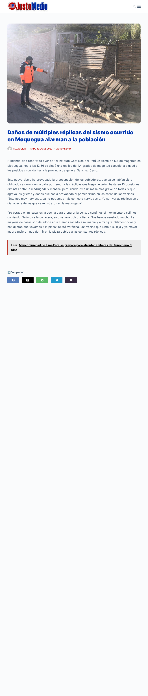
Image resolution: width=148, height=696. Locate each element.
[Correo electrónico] (71, 280)
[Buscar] (134, 6)
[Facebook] (13, 280)
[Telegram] (56, 280)
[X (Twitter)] (28, 280)
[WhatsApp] (42, 280)
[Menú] (139, 6)
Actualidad (63, 148)
